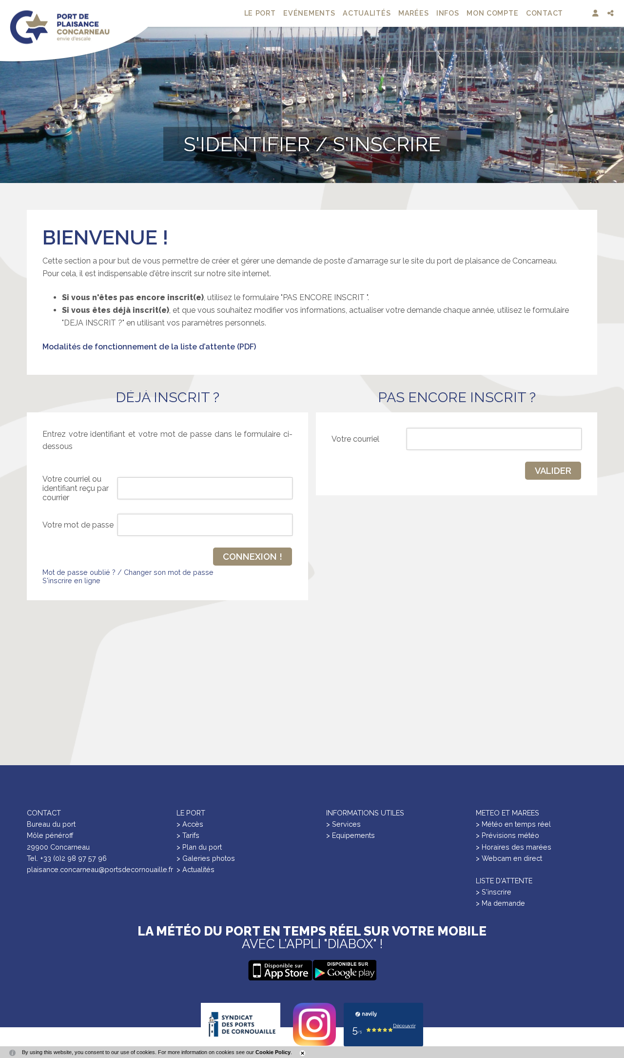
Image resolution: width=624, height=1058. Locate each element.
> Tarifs (187, 835)
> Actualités (195, 869)
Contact (544, 13)
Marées (413, 13)
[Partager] (611, 13)
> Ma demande (500, 903)
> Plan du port (199, 847)
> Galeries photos (205, 858)
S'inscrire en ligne (71, 580)
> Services (343, 824)
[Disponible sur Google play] (280, 970)
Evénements (309, 13)
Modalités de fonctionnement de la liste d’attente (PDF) (149, 346)
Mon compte (492, 13)
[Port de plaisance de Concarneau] (60, 27)
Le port (260, 13)
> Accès (189, 824)
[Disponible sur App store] (344, 970)
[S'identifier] (596, 13)
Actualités (366, 13)
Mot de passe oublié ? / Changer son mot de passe (128, 572)
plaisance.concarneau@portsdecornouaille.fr (100, 869)
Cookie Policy (273, 1052)
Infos (447, 13)
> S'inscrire (493, 892)
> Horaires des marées (513, 847)
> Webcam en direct (509, 858)
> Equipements (350, 835)
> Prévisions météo (507, 835)
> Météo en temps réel (513, 824)
